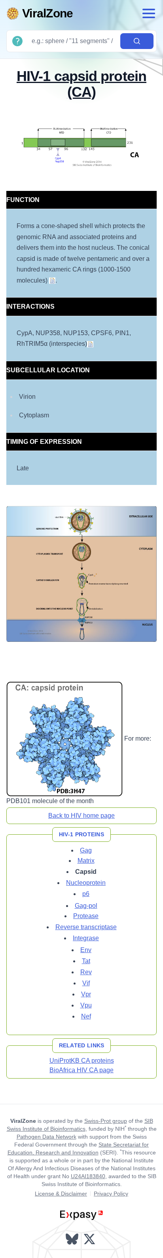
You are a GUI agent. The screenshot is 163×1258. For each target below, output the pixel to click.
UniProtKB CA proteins (81, 1060)
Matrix (86, 860)
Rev (86, 972)
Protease (86, 916)
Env (85, 950)
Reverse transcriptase (86, 927)
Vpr (86, 994)
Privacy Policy (111, 1193)
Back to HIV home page (81, 815)
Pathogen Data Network (46, 1137)
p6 (85, 893)
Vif (86, 983)
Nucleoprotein (86, 882)
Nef (86, 1016)
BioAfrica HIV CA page (81, 1070)
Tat (86, 961)
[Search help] (17, 41)
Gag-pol (86, 905)
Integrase (86, 938)
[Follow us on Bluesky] (73, 1239)
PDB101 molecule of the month (50, 801)
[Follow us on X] (90, 1239)
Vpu (86, 1005)
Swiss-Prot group (105, 1121)
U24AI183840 (88, 1176)
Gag (86, 850)
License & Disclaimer (61, 1193)
